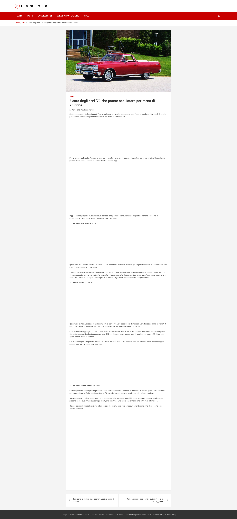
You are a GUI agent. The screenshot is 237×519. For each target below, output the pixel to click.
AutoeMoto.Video (81, 514)
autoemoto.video (89, 110)
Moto (30, 16)
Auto (19, 16)
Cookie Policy (170, 514)
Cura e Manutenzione (68, 16)
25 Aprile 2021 (75, 110)
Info (149, 514)
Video (86, 16)
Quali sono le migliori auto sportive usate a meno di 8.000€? (93, 500)
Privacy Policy (158, 514)
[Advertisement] (118, 137)
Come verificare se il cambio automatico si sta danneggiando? (145, 500)
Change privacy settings (127, 514)
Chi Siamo (142, 514)
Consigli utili (45, 16)
